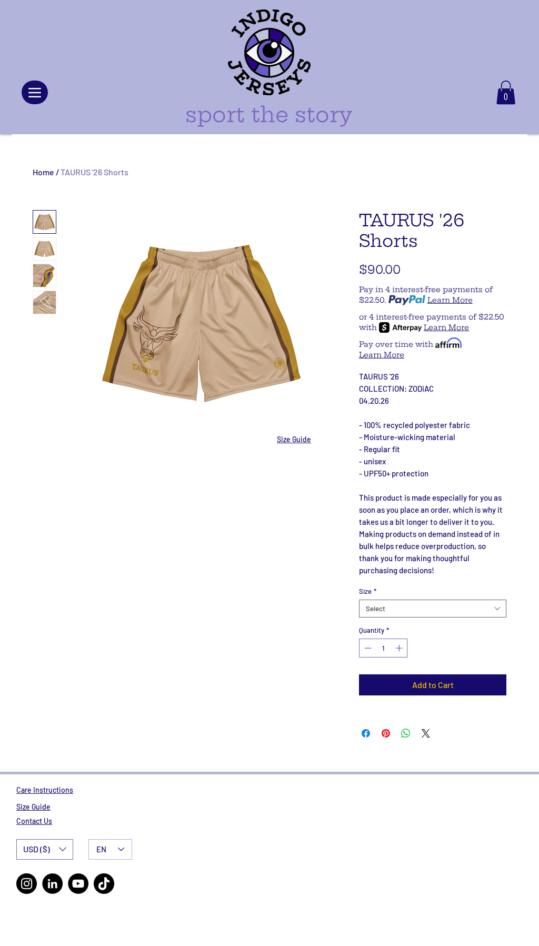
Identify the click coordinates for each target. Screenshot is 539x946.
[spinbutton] (383, 648)
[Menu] (35, 92)
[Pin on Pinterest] (386, 733)
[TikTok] (104, 883)
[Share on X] (426, 733)
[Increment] (400, 648)
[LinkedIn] (52, 883)
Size (367, 591)
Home (43, 172)
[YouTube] (78, 883)
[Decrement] (367, 648)
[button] (506, 92)
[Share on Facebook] (366, 733)
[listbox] (44, 849)
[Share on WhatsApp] (406, 733)
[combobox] (432, 609)
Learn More (450, 300)
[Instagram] (26, 883)
